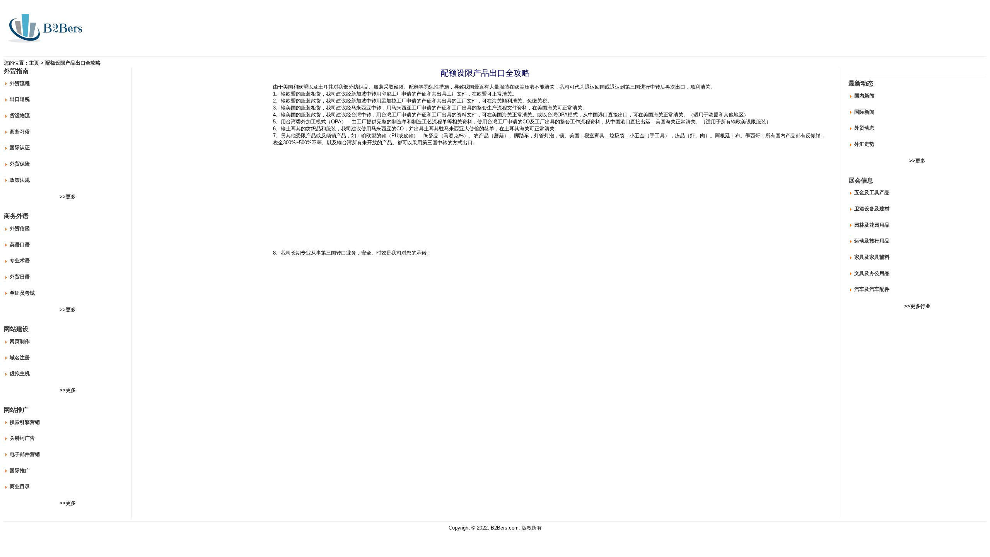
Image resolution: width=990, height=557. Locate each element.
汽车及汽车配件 (871, 289)
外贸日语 (20, 277)
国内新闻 (864, 96)
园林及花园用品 (871, 225)
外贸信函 (20, 228)
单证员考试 (22, 293)
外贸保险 (20, 164)
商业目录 (20, 486)
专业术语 (20, 260)
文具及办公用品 (871, 273)
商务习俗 (20, 132)
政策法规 (20, 180)
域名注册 (20, 358)
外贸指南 (16, 71)
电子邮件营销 (25, 454)
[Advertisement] (206, 134)
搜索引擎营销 (25, 422)
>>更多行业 (917, 306)
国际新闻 (864, 112)
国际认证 (20, 147)
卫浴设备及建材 (871, 209)
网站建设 (16, 329)
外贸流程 (20, 83)
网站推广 (16, 410)
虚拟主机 (20, 373)
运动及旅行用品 (871, 241)
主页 (34, 63)
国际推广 (20, 470)
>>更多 (68, 197)
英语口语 (20, 245)
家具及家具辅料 (871, 257)
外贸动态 (864, 128)
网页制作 (20, 341)
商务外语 (16, 216)
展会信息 (860, 180)
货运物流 (20, 115)
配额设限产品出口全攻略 (73, 63)
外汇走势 (864, 144)
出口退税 (20, 99)
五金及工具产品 (871, 192)
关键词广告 (22, 438)
